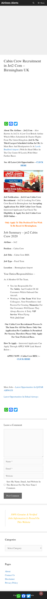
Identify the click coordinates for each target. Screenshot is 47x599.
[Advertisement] (23, 30)
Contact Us (10, 575)
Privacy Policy (11, 582)
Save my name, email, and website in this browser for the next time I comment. (24, 484)
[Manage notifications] (41, 594)
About (8, 571)
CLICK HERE (23, 359)
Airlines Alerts (9, 2)
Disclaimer (10, 579)
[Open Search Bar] (33, 3)
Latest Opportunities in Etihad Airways (21, 396)
